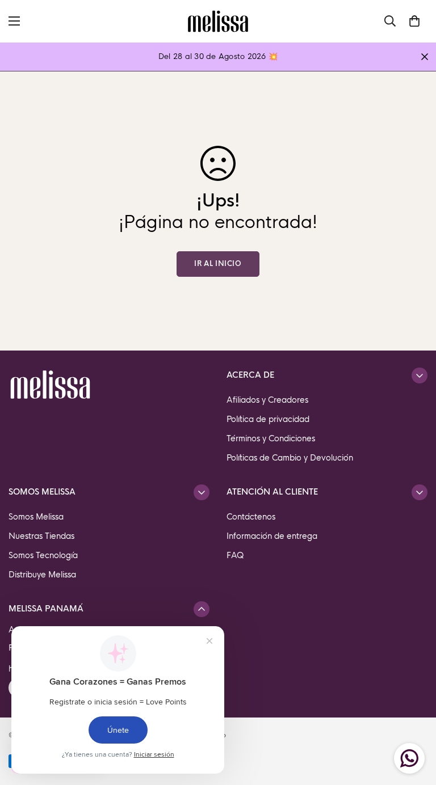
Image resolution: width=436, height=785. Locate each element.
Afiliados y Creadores (267, 400)
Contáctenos (251, 517)
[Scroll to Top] (414, 723)
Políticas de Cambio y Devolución (290, 458)
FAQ (235, 555)
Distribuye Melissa (42, 574)
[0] (414, 21)
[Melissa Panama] (218, 21)
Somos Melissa (36, 517)
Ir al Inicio (217, 263)
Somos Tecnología (43, 555)
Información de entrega (272, 536)
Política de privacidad (268, 419)
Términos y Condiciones (271, 438)
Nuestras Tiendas (41, 536)
